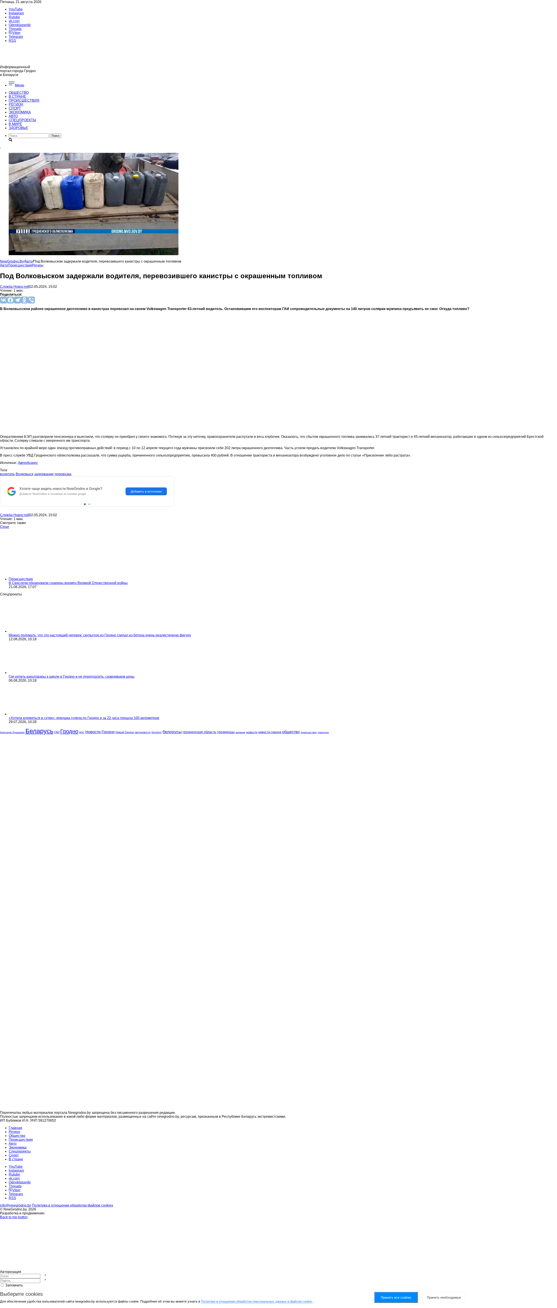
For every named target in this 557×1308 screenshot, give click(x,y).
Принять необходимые (444, 1297)
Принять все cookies (396, 1297)
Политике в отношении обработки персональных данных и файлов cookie (257, 1301)
